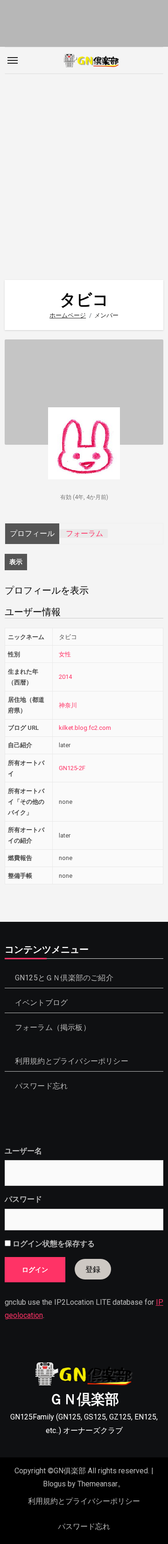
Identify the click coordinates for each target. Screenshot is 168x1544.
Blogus (54, 1483)
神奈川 (68, 705)
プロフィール (32, 533)
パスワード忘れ (41, 1085)
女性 (65, 654)
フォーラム (84, 533)
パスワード (23, 1199)
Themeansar (97, 1483)
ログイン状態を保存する (53, 1243)
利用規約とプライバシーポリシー (71, 1061)
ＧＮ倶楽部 (84, 1399)
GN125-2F (72, 768)
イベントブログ (41, 1002)
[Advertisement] (84, 172)
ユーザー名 (23, 1151)
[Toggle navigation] (12, 60)
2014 (65, 676)
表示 (15, 562)
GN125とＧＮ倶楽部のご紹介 (64, 977)
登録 (92, 1269)
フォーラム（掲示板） (53, 1027)
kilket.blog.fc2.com (85, 727)
